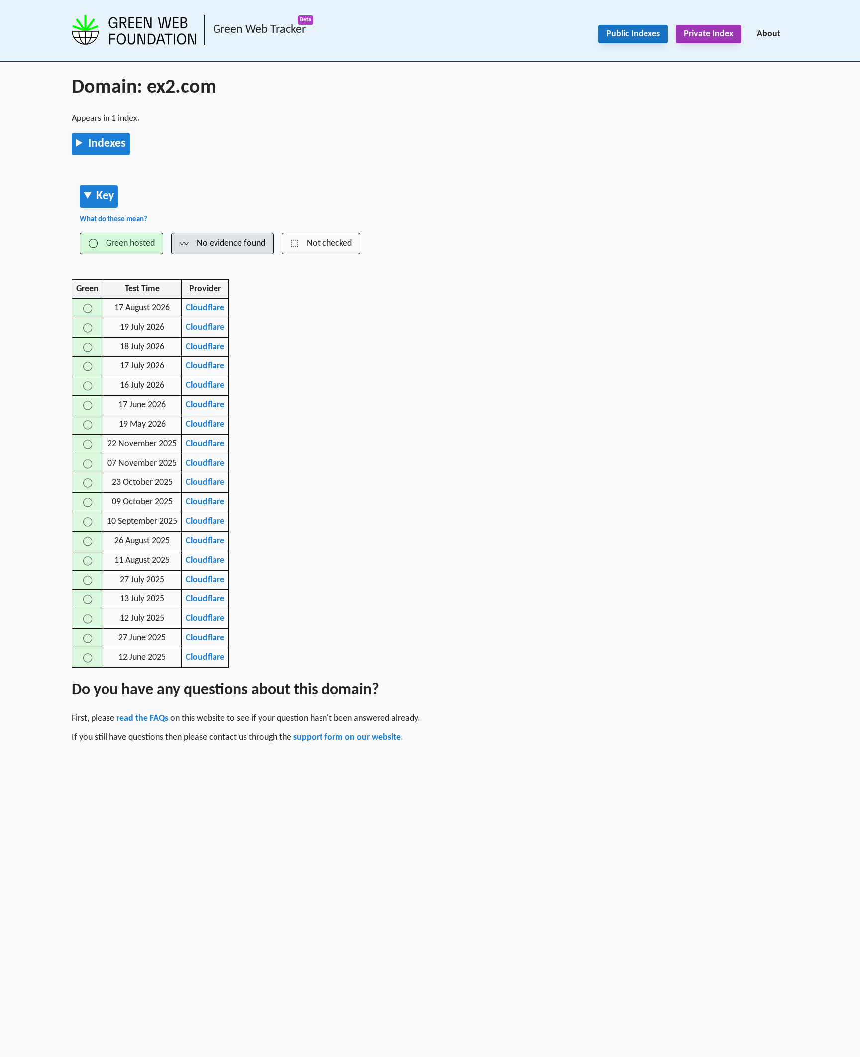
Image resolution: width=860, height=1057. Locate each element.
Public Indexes (633, 34)
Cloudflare (205, 308)
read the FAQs (142, 718)
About (768, 34)
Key (105, 196)
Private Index (708, 34)
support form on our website (347, 737)
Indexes (107, 144)
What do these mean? (113, 219)
